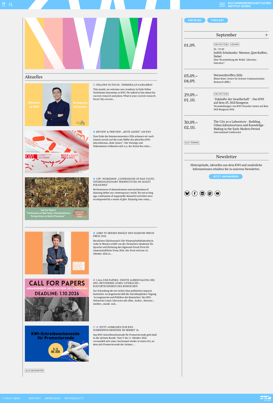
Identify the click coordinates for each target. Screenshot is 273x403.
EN (3, 5)
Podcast (217, 20)
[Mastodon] (210, 193)
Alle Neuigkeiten (34, 371)
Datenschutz (74, 398)
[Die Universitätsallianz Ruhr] (265, 398)
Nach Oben (12, 398)
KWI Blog (194, 20)
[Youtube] (217, 193)
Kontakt (35, 398)
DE (3, 3)
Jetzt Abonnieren (225, 176)
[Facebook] (194, 193)
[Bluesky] (187, 193)
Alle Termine (191, 143)
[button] (34, 43)
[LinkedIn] (202, 193)
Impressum (52, 398)
